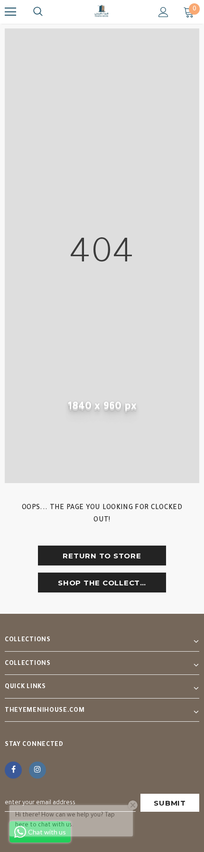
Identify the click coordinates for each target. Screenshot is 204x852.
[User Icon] (163, 12)
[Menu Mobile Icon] (10, 12)
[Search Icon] (38, 12)
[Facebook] (13, 770)
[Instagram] (37, 770)
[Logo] (102, 11)
